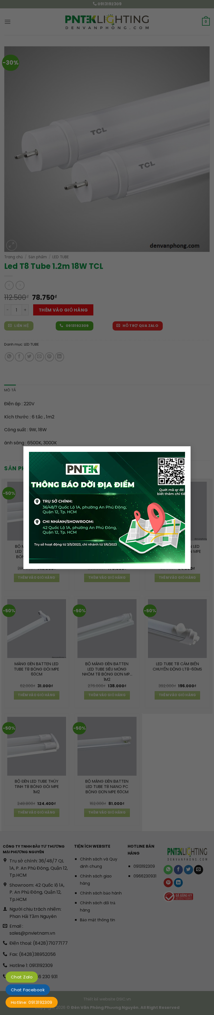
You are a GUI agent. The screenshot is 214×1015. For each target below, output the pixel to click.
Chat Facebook (28, 990)
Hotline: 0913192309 (31, 1002)
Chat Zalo (22, 977)
